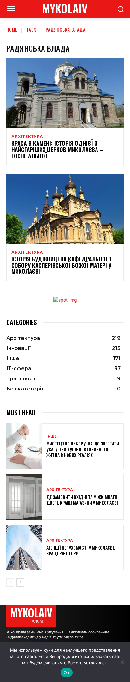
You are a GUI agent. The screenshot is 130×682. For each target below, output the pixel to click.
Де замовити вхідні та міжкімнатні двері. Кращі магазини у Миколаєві (82, 500)
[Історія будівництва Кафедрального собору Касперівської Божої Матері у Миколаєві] (65, 209)
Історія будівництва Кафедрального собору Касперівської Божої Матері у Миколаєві (61, 265)
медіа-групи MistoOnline (62, 637)
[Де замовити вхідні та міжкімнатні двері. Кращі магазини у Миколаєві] (24, 497)
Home (11, 29)
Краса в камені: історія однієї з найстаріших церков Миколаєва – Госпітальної (57, 149)
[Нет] (122, 662)
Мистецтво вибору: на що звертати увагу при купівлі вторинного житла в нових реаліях (82, 449)
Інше (51, 436)
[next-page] (20, 582)
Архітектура (27, 136)
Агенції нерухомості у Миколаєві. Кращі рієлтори (80, 550)
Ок (66, 672)
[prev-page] (10, 582)
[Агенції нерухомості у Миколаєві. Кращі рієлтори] (24, 547)
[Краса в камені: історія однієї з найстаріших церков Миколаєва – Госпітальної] (65, 93)
